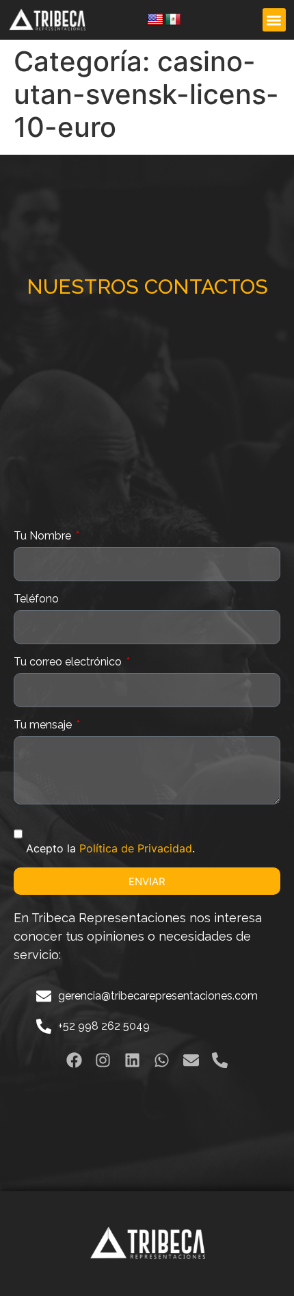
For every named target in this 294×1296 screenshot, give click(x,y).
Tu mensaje (44, 725)
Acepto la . (110, 848)
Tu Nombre (44, 536)
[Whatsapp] (161, 1060)
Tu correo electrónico (69, 662)
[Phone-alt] (220, 1060)
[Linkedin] (132, 1060)
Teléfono (36, 599)
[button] (274, 20)
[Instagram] (103, 1060)
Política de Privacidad (135, 848)
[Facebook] (74, 1060)
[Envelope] (191, 1060)
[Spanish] (173, 20)
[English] (155, 20)
